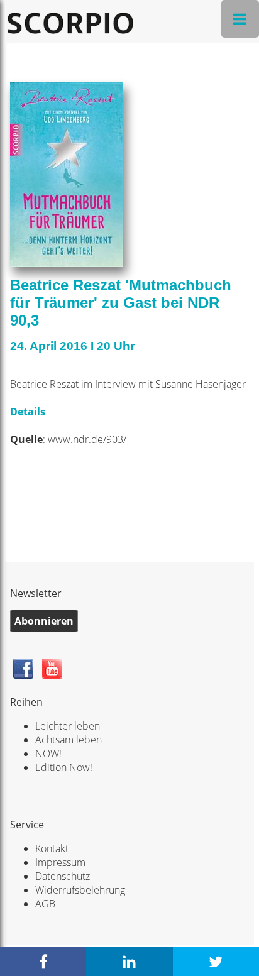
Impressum (60, 862)
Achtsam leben (68, 740)
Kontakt (52, 848)
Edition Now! (63, 767)
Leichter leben (67, 726)
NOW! (48, 753)
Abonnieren (44, 621)
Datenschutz (62, 876)
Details (29, 412)
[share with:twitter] (216, 961)
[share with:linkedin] (129, 961)
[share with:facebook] (43, 961)
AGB (45, 904)
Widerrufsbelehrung (80, 890)
